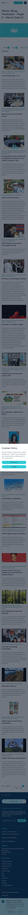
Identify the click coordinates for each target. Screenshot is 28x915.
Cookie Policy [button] (14, 462)
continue (14, 466)
